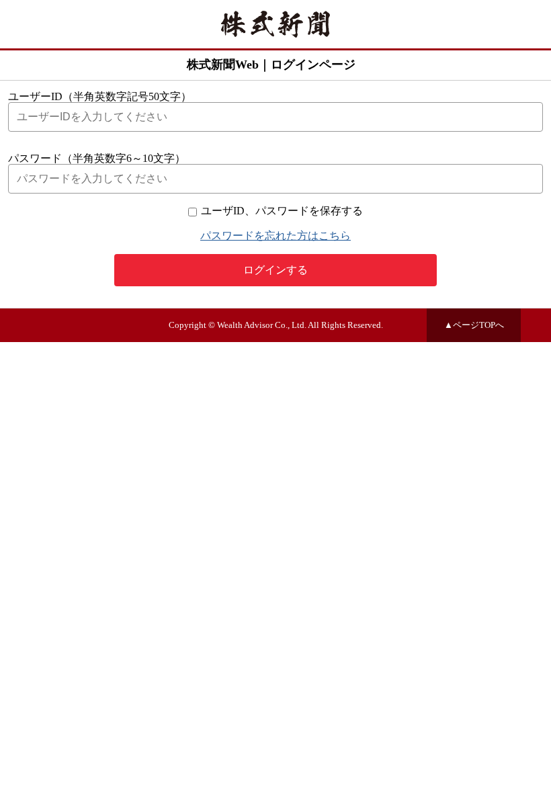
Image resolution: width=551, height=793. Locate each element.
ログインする (275, 270)
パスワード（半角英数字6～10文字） (96, 158)
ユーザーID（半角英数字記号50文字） (100, 96)
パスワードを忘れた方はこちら (275, 235)
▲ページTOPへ (474, 325)
